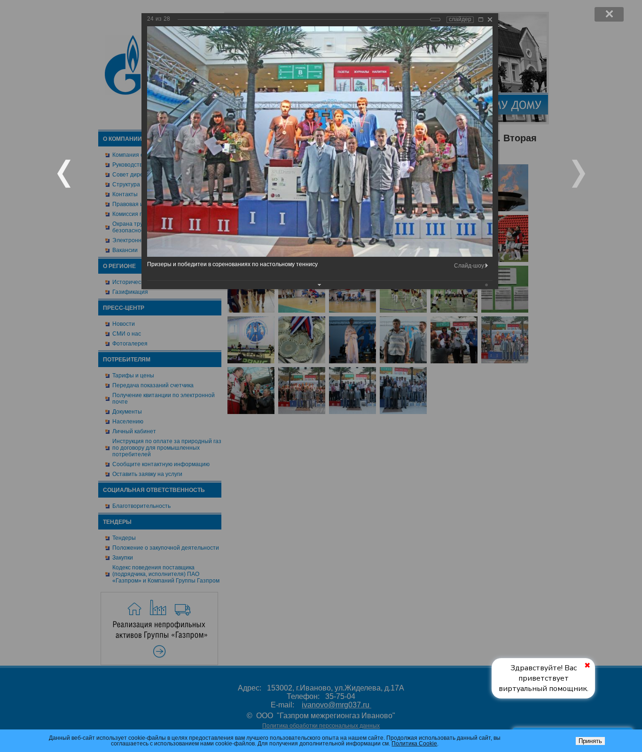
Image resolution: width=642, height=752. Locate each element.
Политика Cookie (414, 743)
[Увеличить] (480, 19)
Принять (590, 740)
